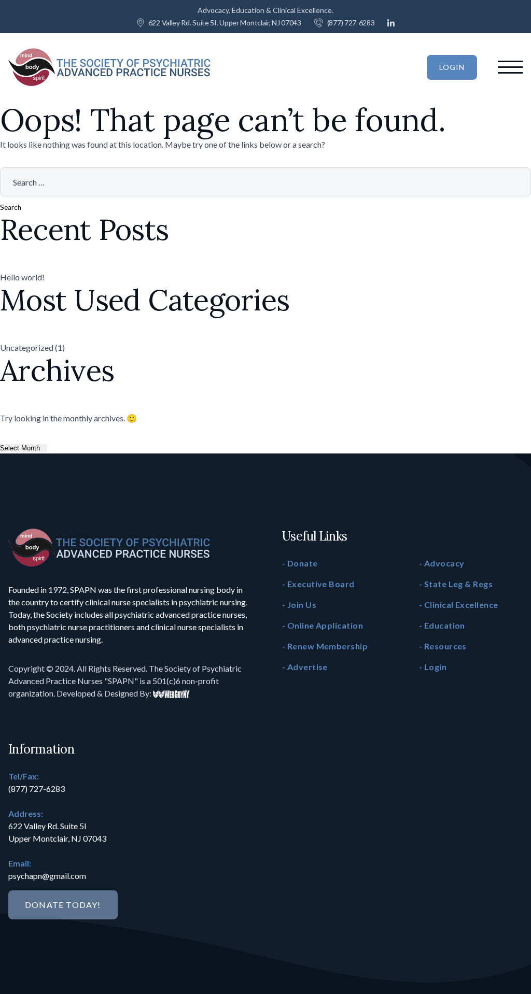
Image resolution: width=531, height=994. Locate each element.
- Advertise (305, 667)
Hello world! (22, 277)
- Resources (443, 646)
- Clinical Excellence (458, 604)
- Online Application (322, 625)
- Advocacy (442, 563)
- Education (442, 625)
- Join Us (299, 604)
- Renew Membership (325, 646)
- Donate (300, 563)
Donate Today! (63, 905)
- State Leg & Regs (456, 584)
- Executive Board (318, 584)
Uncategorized (26, 347)
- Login (432, 667)
